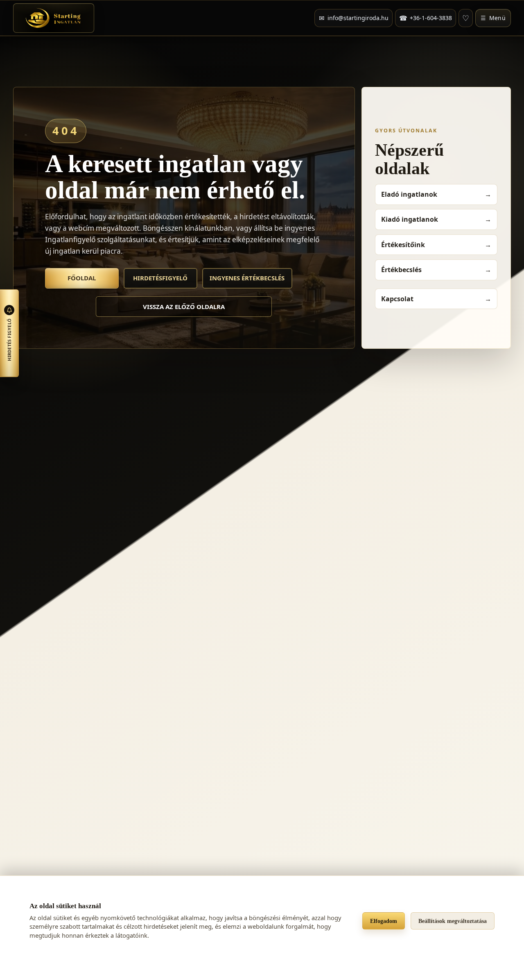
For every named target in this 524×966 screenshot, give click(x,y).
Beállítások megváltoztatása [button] (452, 921)
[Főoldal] (53, 18)
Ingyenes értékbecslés (247, 278)
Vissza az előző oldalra (184, 306)
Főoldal (82, 278)
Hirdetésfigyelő (160, 278)
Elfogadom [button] (383, 921)
